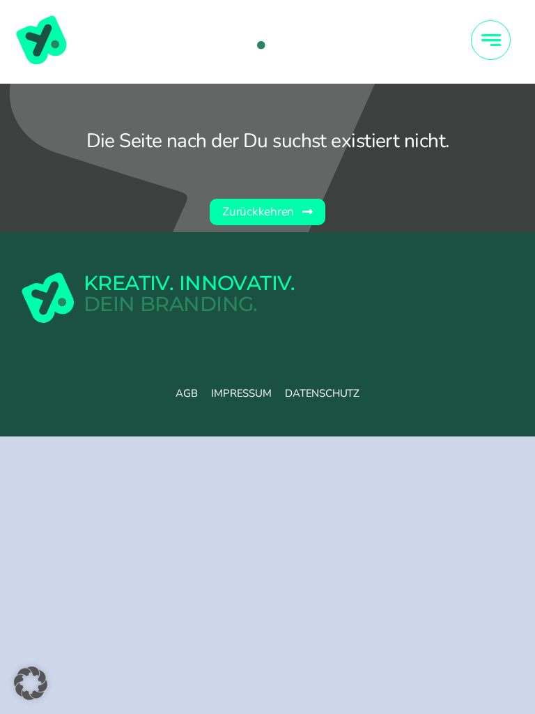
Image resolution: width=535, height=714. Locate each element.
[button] (30, 683)
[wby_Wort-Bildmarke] (141, 20)
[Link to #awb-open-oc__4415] (491, 40)
